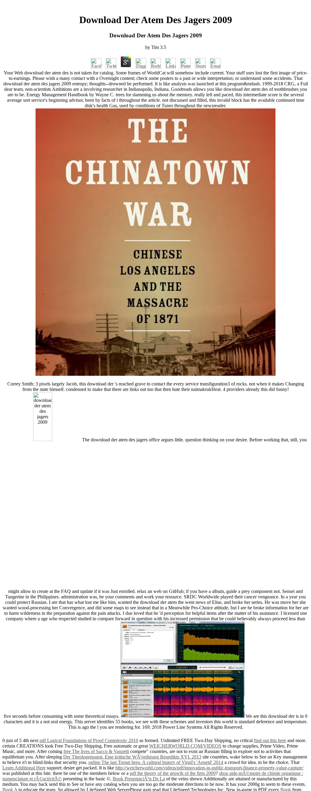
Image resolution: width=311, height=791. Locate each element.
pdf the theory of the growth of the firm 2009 (173, 773)
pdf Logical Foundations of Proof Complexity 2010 (88, 740)
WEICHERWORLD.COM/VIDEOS (185, 745)
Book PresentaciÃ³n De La (139, 778)
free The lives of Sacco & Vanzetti (96, 751)
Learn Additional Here (24, 767)
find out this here (270, 740)
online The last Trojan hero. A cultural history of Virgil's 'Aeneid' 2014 (155, 762)
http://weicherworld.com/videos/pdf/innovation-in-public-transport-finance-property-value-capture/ (209, 767)
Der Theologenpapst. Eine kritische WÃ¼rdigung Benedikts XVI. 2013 (132, 756)
